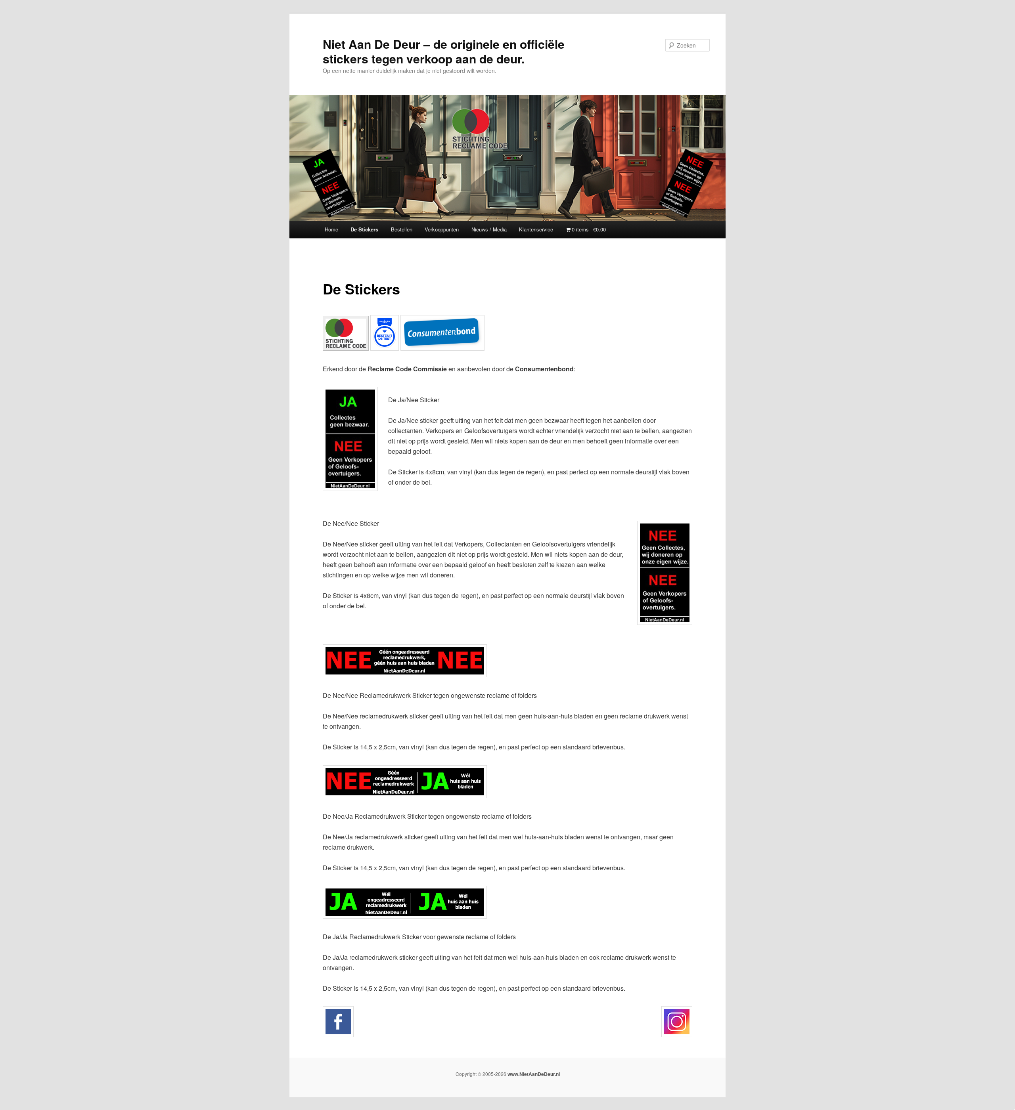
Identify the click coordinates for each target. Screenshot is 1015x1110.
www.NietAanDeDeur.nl (534, 1074)
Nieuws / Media (489, 229)
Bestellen (401, 229)
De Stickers (364, 229)
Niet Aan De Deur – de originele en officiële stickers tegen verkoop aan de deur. (444, 51)
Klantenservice (536, 229)
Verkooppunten (442, 229)
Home (331, 229)
